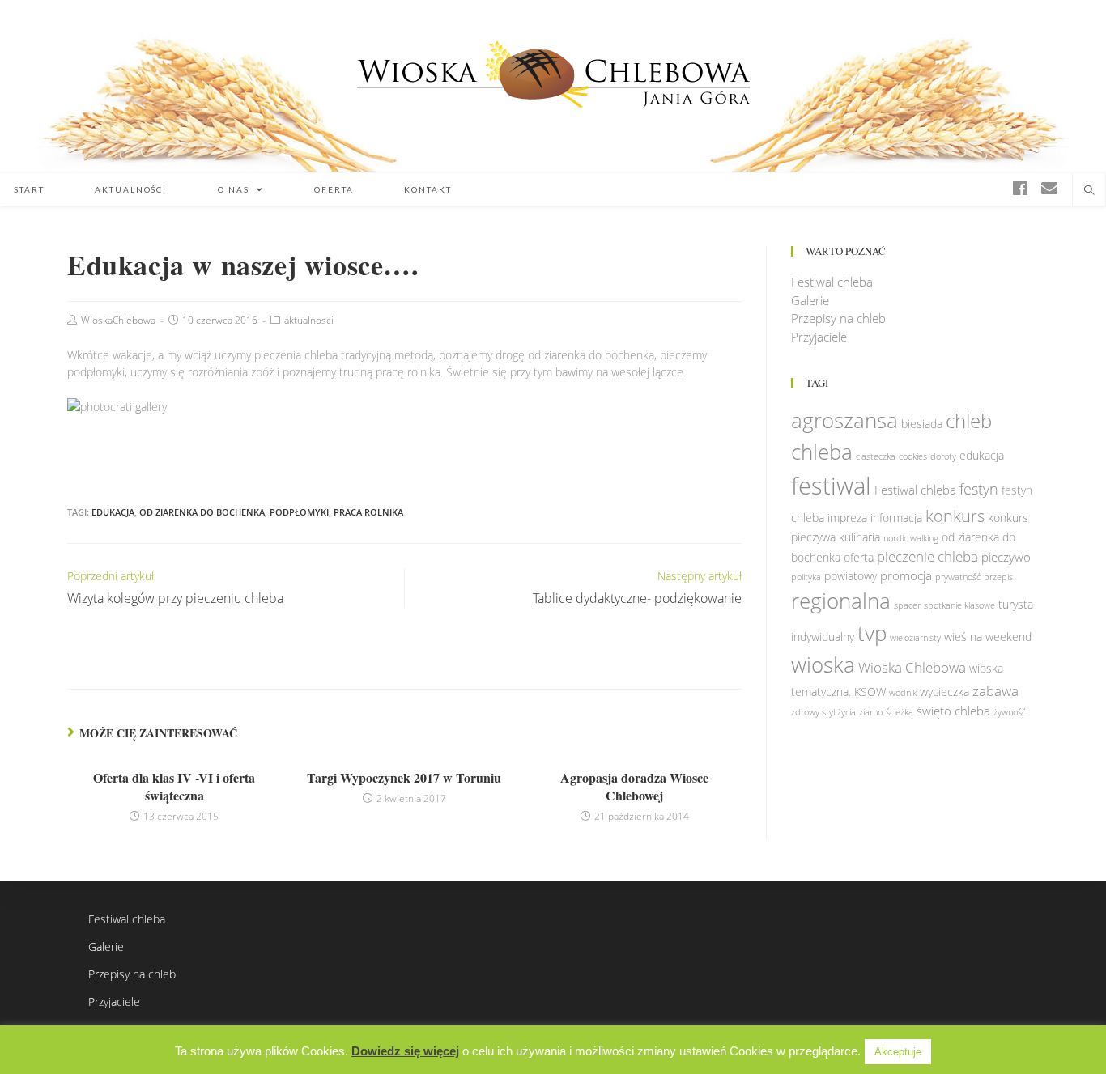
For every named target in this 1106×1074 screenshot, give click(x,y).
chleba (822, 451)
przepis (998, 577)
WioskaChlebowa (118, 320)
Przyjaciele (819, 337)
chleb (969, 421)
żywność (1009, 712)
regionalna (841, 600)
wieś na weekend (988, 637)
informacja (896, 518)
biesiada (921, 424)
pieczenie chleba (927, 556)
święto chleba (953, 711)
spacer (907, 605)
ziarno (871, 712)
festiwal (831, 485)
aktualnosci (309, 320)
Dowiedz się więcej (405, 1051)
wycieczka (944, 692)
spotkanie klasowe (959, 605)
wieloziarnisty (915, 637)
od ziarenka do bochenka (202, 512)
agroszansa (844, 420)
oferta (859, 557)
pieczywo (1006, 557)
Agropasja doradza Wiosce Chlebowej (634, 786)
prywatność (958, 577)
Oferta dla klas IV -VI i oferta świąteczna (174, 786)
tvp (872, 632)
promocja (906, 575)
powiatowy (850, 576)
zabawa (995, 690)
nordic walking (910, 538)
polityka (806, 577)
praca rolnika (368, 512)
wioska (823, 664)
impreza (847, 518)
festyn (978, 488)
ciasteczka (875, 456)
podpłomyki (299, 512)
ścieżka (899, 712)
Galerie (810, 300)
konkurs (955, 516)
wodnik (903, 692)
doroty (943, 456)
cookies (913, 456)
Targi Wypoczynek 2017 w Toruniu (404, 778)
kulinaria (859, 537)
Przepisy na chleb (838, 318)
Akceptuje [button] (897, 1052)
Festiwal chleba (832, 282)
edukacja (112, 512)
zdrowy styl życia (823, 712)
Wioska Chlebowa (912, 667)
